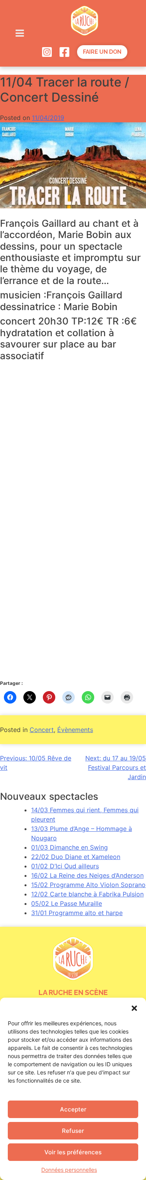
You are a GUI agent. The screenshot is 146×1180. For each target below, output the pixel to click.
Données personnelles (69, 1169)
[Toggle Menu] (19, 33)
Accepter (73, 1109)
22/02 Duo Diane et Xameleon (75, 857)
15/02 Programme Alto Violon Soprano (88, 885)
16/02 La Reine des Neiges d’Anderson (87, 875)
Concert (42, 730)
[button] (134, 1007)
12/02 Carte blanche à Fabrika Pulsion (87, 894)
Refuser (73, 1130)
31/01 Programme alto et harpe (77, 913)
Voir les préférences (73, 1152)
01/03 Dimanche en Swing (69, 847)
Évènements (75, 730)
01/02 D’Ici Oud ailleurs (65, 866)
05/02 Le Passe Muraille (66, 903)
